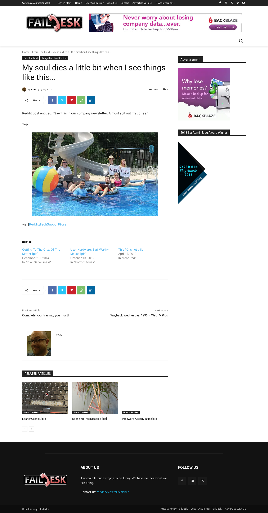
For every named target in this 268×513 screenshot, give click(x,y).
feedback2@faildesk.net (113, 492)
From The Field (41, 52)
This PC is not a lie (130, 249)
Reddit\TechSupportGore (47, 224)
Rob (33, 89)
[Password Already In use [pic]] (145, 398)
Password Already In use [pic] (139, 418)
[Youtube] (243, 3)
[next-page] (31, 429)
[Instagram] (226, 3)
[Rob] (25, 89)
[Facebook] (220, 3)
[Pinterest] (71, 100)
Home (26, 52)
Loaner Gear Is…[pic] (34, 418)
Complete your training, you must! (45, 315)
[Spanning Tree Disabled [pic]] (95, 398)
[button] (241, 41)
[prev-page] (24, 429)
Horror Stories (130, 412)
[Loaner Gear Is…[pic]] (45, 398)
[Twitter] (231, 3)
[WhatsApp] (81, 100)
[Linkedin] (91, 100)
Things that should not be (54, 58)
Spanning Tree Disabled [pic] (89, 418)
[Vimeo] (237, 3)
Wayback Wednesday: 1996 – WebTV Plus (139, 315)
